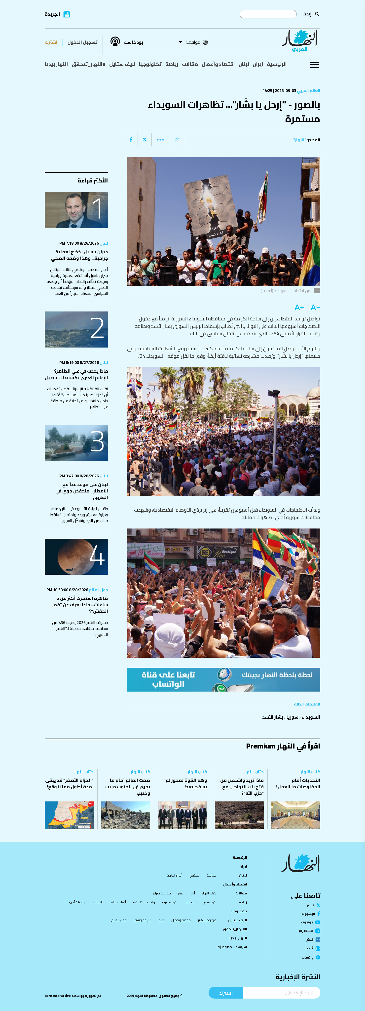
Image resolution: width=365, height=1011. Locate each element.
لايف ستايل (122, 64)
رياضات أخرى (76, 902)
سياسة (211, 875)
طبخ (161, 920)
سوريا (292, 717)
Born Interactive (58, 996)
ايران (258, 64)
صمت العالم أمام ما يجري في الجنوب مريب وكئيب (127, 786)
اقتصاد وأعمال (218, 64)
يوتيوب (307, 922)
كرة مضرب (169, 902)
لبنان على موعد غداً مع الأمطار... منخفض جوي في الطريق (81, 490)
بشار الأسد (272, 717)
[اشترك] (223, 680)
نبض (309, 939)
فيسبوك (308, 913)
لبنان (244, 64)
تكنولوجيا (150, 64)
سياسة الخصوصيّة (232, 947)
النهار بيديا (56, 64)
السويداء (310, 717)
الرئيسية (277, 64)
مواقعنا (193, 42)
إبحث (307, 14)
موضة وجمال (181, 920)
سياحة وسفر (142, 920)
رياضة (171, 64)
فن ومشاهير (207, 920)
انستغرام (306, 930)
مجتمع (194, 875)
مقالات (190, 64)
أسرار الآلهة (174, 875)
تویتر (310, 905)
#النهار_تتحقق (89, 64)
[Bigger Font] (299, 307)
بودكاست (133, 42)
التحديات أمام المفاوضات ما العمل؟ (297, 783)
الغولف (97, 902)
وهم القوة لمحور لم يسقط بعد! (186, 783)
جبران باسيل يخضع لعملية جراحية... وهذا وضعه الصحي (79, 255)
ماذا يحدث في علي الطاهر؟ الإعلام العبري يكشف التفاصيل (76, 374)
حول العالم (98, 589)
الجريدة (52, 14)
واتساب (307, 957)
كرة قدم (210, 902)
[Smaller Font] (313, 307)
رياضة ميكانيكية (144, 902)
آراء (192, 893)
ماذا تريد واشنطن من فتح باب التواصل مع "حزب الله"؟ (242, 786)
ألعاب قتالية (118, 902)
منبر (180, 893)
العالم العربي (308, 90)
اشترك (51, 42)
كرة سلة (190, 902)
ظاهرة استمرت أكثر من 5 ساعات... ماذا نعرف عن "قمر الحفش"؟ (80, 604)
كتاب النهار (310, 771)
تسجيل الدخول (82, 42)
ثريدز (309, 948)
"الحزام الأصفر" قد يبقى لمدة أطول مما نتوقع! (69, 783)
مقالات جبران (162, 893)
